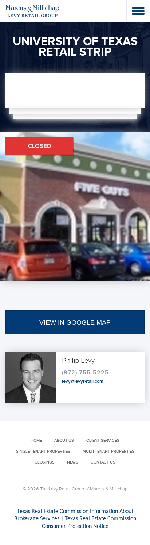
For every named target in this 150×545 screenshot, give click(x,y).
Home (36, 440)
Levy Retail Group (32, 10)
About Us (64, 440)
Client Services (102, 440)
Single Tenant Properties (43, 451)
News (72, 462)
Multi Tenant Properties (108, 451)
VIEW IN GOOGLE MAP (75, 322)
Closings (45, 462)
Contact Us (103, 462)
